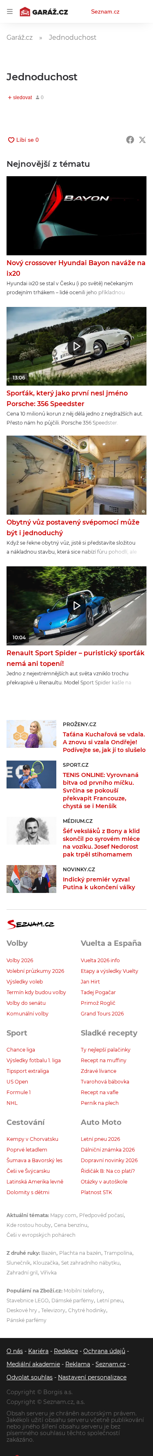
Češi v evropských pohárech (41, 1235)
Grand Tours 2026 (102, 1014)
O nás (15, 1351)
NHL (12, 1103)
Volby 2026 (20, 960)
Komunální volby (28, 1014)
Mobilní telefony (83, 1291)
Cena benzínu (70, 1225)
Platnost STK (96, 1192)
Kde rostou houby (29, 1225)
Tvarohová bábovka (105, 1082)
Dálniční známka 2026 (108, 1150)
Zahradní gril (22, 1273)
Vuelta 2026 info (100, 960)
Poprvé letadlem (27, 1150)
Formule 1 (19, 1092)
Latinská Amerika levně (35, 1182)
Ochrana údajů (104, 1351)
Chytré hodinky (87, 1310)
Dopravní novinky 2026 (109, 1160)
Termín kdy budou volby (36, 992)
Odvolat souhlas (30, 1377)
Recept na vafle (99, 1092)
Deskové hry (22, 1310)
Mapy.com (63, 1215)
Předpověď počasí (101, 1215)
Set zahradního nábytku (90, 1263)
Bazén (48, 1253)
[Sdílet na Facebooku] (130, 140)
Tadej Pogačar (98, 992)
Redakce (66, 1351)
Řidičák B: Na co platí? (108, 1171)
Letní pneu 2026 (100, 1139)
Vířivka (48, 1273)
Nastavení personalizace (92, 1377)
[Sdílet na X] (142, 140)
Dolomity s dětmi (28, 1192)
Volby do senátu (26, 1003)
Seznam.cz (105, 11)
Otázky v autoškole (104, 1182)
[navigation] (9, 11)
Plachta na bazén (80, 1253)
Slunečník (18, 1263)
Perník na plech (100, 1103)
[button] (76, 215)
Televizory (53, 1310)
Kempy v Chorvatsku (32, 1139)
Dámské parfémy (72, 1300)
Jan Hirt (90, 982)
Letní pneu (110, 1300)
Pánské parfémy (27, 1320)
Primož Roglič (98, 1003)
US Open (17, 1082)
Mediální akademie (33, 1364)
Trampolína (118, 1253)
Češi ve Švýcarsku (28, 1171)
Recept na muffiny (103, 1060)
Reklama (77, 1364)
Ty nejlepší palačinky (106, 1050)
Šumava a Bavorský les (34, 1160)
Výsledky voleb (25, 982)
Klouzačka (45, 1263)
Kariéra (38, 1351)
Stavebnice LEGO (28, 1300)
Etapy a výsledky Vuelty (109, 971)
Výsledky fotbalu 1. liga (34, 1060)
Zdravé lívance (98, 1071)
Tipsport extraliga (28, 1071)
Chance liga (21, 1050)
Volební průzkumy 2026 (35, 971)
